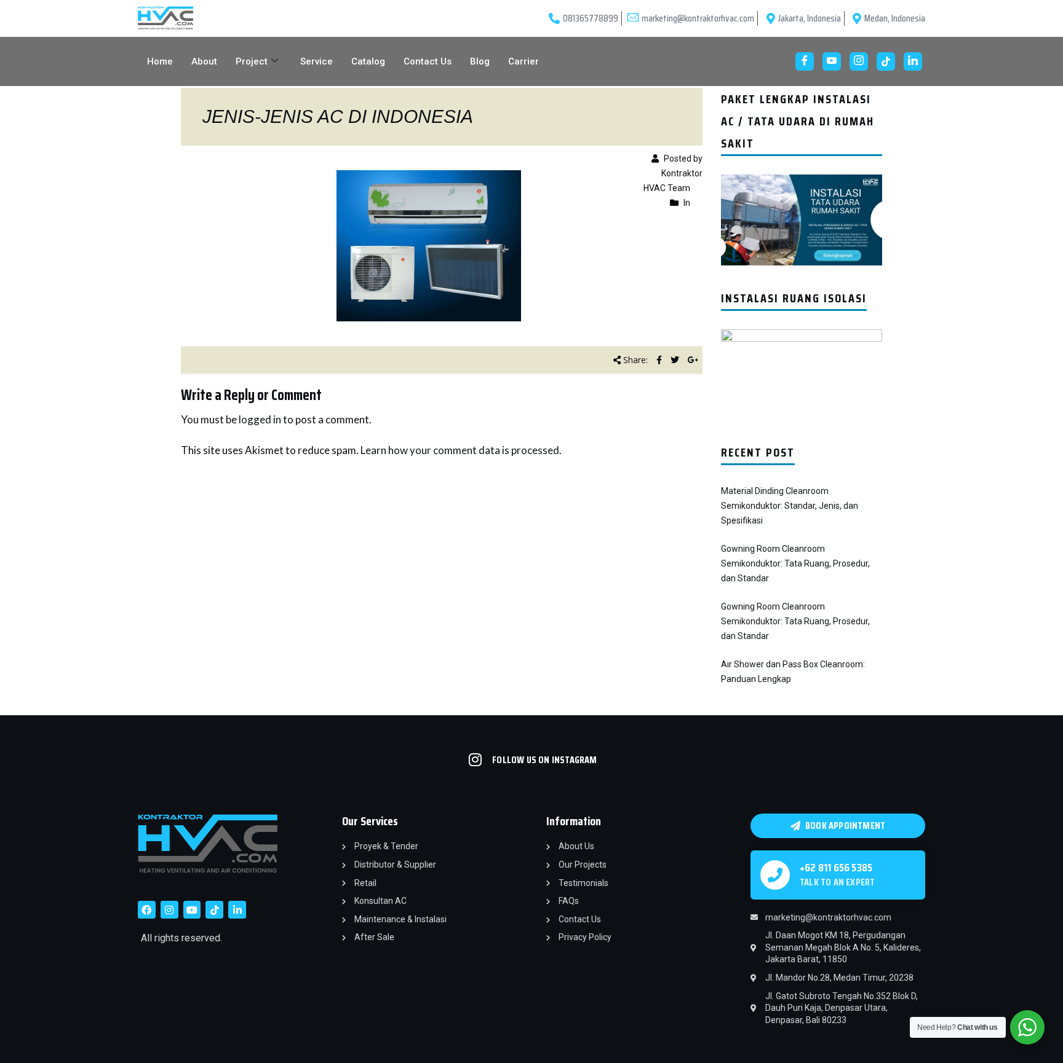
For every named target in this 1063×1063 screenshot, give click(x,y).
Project (252, 61)
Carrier (523, 61)
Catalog (368, 61)
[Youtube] (831, 61)
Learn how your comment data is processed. (461, 450)
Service (316, 61)
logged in (260, 419)
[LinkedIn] (913, 61)
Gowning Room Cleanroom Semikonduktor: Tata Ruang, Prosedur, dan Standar (795, 563)
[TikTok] (886, 61)
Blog (480, 61)
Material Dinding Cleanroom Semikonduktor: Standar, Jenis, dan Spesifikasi (789, 505)
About (204, 61)
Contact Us (428, 61)
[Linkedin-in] (237, 910)
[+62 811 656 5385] (775, 875)
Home (160, 61)
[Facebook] (804, 61)
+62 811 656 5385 (836, 867)
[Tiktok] (214, 910)
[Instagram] (859, 61)
